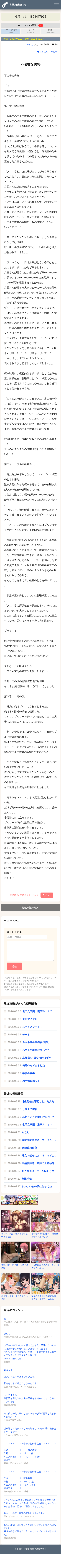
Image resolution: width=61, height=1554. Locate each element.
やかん (30, 44)
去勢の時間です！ (19, 4)
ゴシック (30, 31)
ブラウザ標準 (11, 31)
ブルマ (54, 52)
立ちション (42, 52)
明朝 (50, 31)
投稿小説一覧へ (30, 907)
